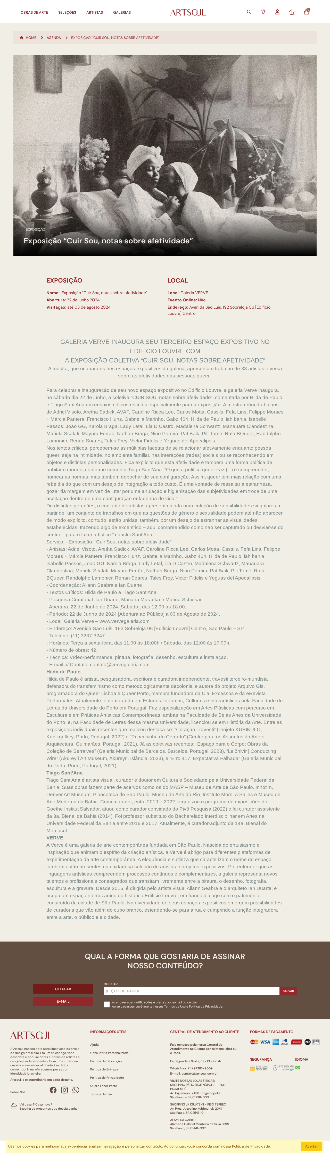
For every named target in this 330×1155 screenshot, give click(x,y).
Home (31, 37)
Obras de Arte (34, 12)
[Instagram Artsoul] (64, 1090)
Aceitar (311, 1146)
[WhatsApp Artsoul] (76, 1090)
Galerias (122, 12)
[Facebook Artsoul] (53, 1090)
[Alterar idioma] (297, 1067)
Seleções (67, 12)
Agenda (54, 37)
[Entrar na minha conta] (277, 12)
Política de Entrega (104, 1069)
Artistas (94, 12)
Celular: (111, 984)
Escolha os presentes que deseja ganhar (49, 1109)
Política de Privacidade (107, 1078)
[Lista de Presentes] (292, 12)
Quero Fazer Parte (103, 1086)
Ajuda (94, 1045)
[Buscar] (249, 11)
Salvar (288, 991)
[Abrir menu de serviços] (263, 12)
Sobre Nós (17, 1092)
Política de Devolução (106, 1061)
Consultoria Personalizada (109, 1053)
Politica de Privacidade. (206, 1006)
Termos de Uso (175, 1006)
